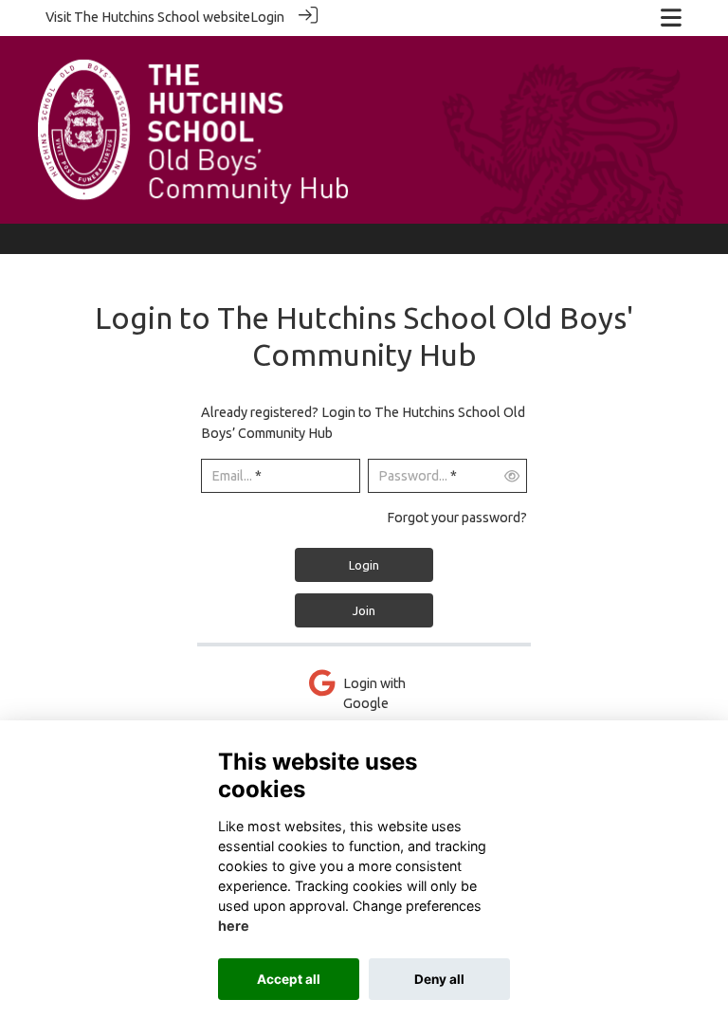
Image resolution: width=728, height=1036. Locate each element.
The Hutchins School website (162, 17)
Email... (231, 475)
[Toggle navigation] (671, 17)
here (233, 926)
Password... (412, 475)
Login (267, 17)
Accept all (288, 979)
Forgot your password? (457, 517)
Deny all (439, 979)
